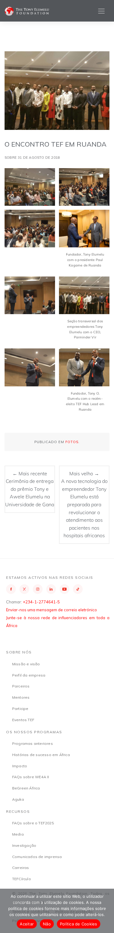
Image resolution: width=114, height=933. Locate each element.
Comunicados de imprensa (37, 856)
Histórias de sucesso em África (41, 754)
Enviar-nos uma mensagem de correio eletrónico (51, 609)
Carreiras (20, 867)
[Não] (106, 911)
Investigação (24, 845)
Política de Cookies (78, 923)
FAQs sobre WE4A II (30, 777)
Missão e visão (26, 664)
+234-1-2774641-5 (41, 601)
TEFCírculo (21, 879)
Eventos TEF (23, 720)
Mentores (21, 697)
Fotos (71, 442)
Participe (20, 708)
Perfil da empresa (28, 675)
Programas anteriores (32, 743)
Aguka (18, 799)
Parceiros (21, 686)
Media (18, 834)
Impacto (19, 766)
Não (47, 923)
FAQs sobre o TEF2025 (33, 823)
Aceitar (27, 923)
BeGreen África (26, 788)
